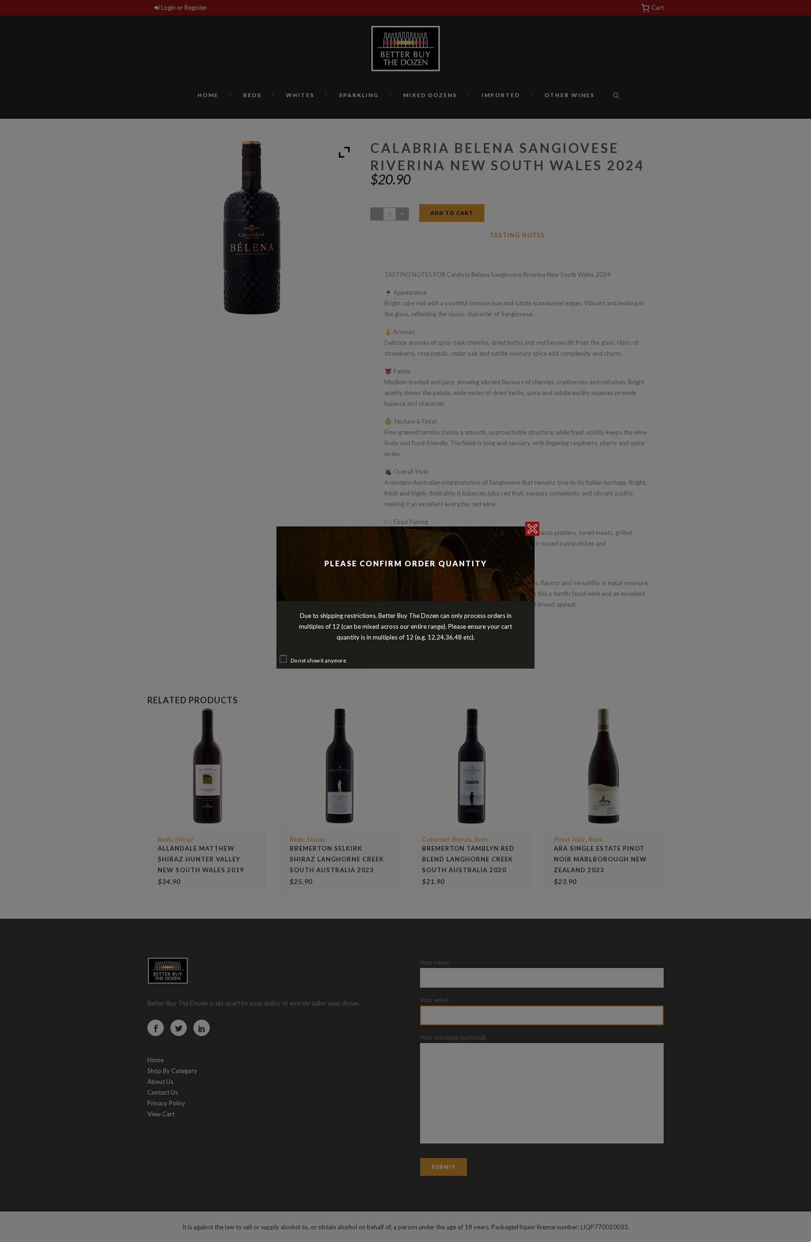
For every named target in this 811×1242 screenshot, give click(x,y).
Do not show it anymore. (319, 660)
